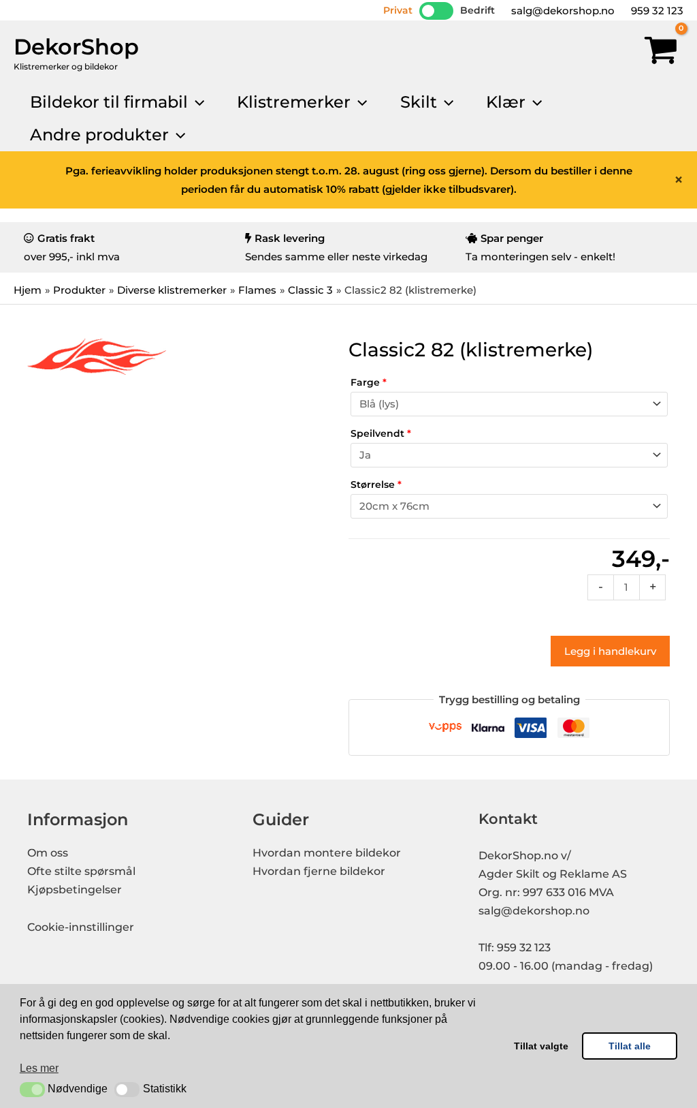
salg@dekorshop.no (561, 10)
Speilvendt (381, 433)
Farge (369, 382)
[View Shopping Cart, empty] (660, 53)
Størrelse (376, 484)
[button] (32, 1089)
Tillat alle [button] (630, 1046)
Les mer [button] (39, 1068)
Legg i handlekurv (610, 651)
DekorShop (76, 46)
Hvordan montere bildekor (327, 852)
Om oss (47, 852)
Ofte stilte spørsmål (81, 871)
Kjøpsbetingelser (74, 889)
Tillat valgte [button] (541, 1046)
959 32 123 (655, 10)
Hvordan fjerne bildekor (319, 871)
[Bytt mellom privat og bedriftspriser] (436, 11)
